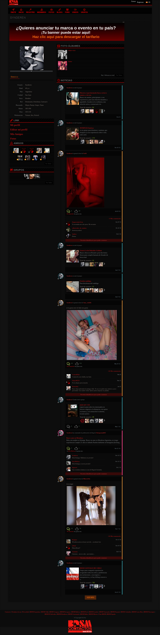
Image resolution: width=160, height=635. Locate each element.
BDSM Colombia (126, 612)
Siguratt (74, 467)
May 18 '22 (117, 363)
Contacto (7, 612)
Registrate (140, 2)
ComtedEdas (76, 374)
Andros (74, 234)
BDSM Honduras (62, 614)
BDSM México (93, 614)
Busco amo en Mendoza (74, 438)
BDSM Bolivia (75, 612)
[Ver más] (104, 111)
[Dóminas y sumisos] (37, 176)
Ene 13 (118, 117)
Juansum (75, 551)
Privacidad (25, 612)
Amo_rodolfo (87, 302)
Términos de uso (16, 612)
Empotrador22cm (77, 222)
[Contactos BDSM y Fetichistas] (26, 176)
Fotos (13, 138)
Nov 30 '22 (117, 147)
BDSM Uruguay (54, 612)
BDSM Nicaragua (149, 612)
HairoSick (75, 386)
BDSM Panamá (115, 612)
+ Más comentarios (115, 218)
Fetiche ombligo (85, 281)
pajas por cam (85, 405)
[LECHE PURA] (31, 176)
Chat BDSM (102, 614)
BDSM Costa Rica (137, 612)
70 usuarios (70, 531)
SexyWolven (71, 451)
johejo (74, 545)
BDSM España (111, 614)
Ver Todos (48, 163)
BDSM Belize (84, 614)
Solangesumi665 (101, 433)
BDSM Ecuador (93, 612)
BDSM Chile (44, 612)
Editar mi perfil (18, 129)
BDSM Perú (84, 612)
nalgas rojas (72, 50)
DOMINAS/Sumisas (87, 128)
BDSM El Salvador (50, 614)
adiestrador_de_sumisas (79, 228)
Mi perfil (15, 125)
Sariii (84, 153)
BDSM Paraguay (65, 612)
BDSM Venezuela (104, 612)
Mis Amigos (16, 134)
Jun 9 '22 (117, 270)
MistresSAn (86, 478)
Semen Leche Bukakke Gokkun (91, 250)
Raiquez (74, 539)
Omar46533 (76, 380)
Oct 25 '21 (117, 592)
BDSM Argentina (35, 612)
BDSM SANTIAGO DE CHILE (91, 568)
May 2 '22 (117, 426)
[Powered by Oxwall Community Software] (80, 626)
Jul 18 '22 (117, 211)
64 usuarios (70, 214)
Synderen (75, 455)
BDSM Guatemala (73, 614)
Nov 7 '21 (117, 529)
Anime (70, 61)
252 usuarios (71, 366)
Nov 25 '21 (117, 448)
